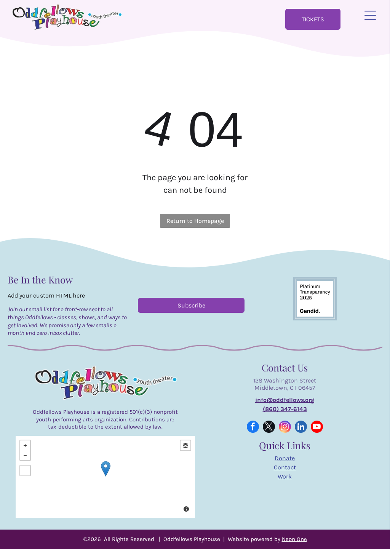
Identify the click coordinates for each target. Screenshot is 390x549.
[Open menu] (370, 15)
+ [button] (25, 445)
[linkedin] (301, 428)
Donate (285, 458)
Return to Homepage (195, 220)
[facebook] (253, 428)
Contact (285, 467)
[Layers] (185, 445)
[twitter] (269, 428)
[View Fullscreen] (25, 470)
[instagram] (285, 428)
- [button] (25, 455)
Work (285, 476)
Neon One (294, 539)
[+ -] (105, 477)
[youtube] (317, 428)
